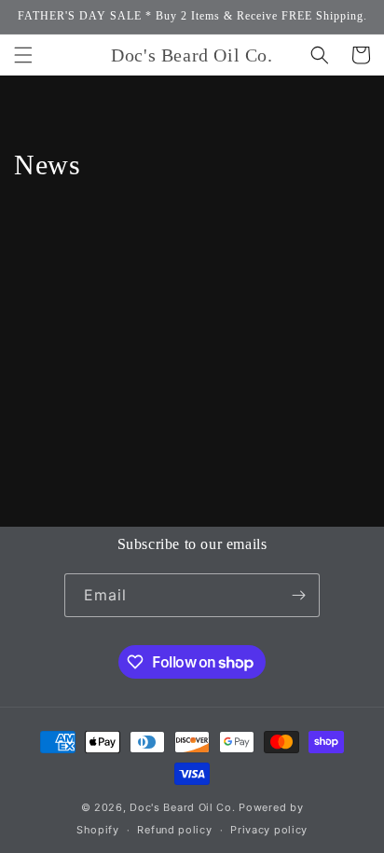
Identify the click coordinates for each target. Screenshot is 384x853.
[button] (23, 55)
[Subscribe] (298, 595)
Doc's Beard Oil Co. (182, 807)
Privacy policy (269, 829)
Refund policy (174, 829)
